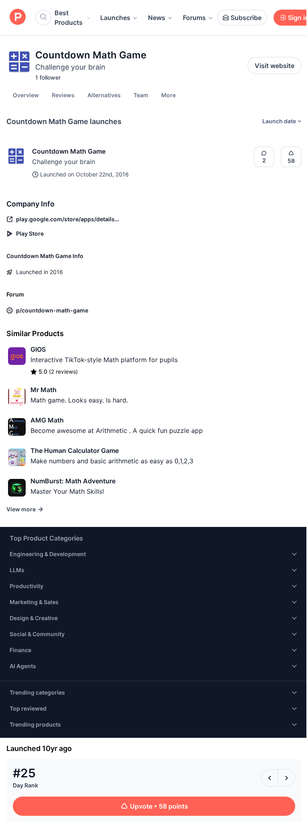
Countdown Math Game (68, 151)
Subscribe (246, 18)
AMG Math (47, 420)
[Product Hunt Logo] (18, 17)
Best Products (69, 17)
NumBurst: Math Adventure (73, 481)
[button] (168, 95)
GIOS (38, 349)
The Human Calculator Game (74, 451)
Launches (115, 18)
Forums (194, 18)
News (156, 18)
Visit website (274, 66)
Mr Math (43, 390)
